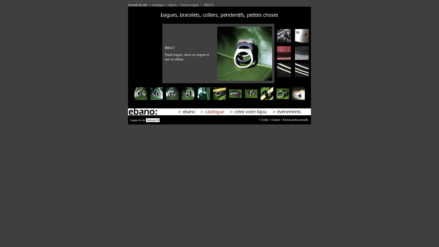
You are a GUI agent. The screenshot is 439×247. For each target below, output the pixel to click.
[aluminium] (282, 43)
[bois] (282, 60)
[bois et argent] (282, 77)
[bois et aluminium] (300, 60)
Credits (265, 119)
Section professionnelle (295, 119)
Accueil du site (137, 5)
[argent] (300, 43)
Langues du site (137, 120)
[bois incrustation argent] (300, 77)
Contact (276, 119)
